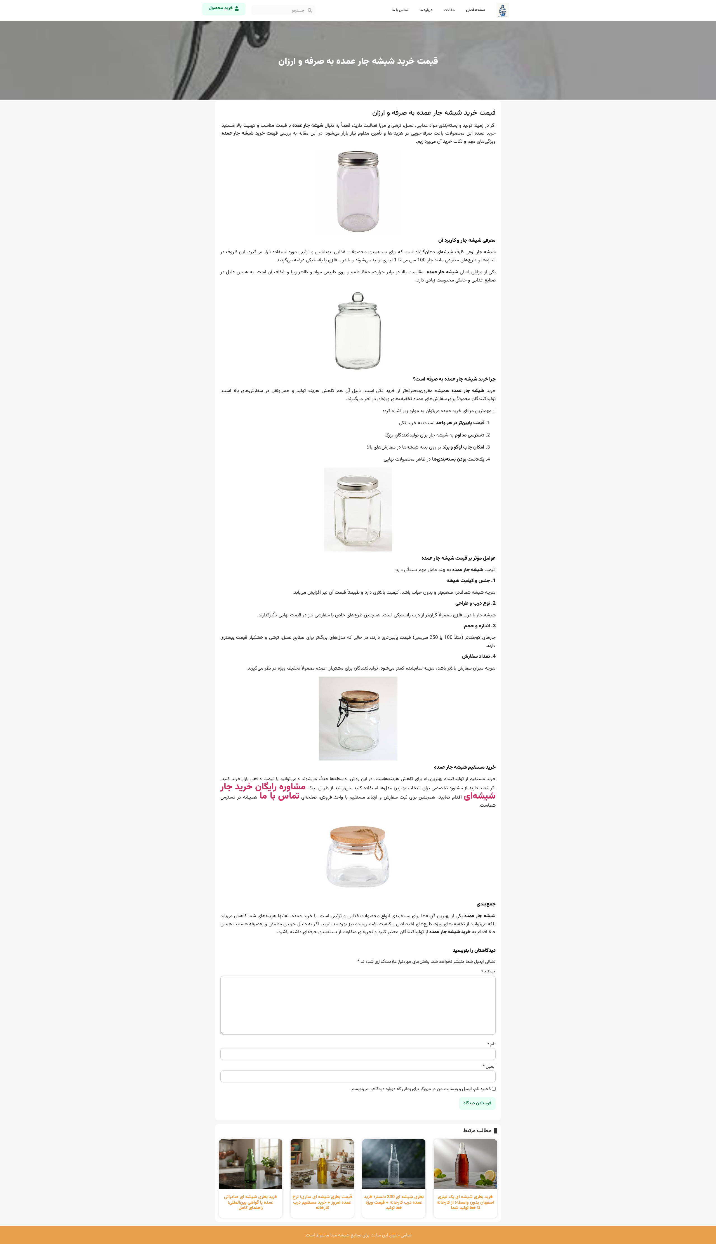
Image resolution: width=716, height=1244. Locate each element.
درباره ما (426, 10)
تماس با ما (400, 10)
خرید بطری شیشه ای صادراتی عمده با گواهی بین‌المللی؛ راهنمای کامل (250, 1202)
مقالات (449, 10)
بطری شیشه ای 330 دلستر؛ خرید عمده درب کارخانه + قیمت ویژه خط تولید (394, 1202)
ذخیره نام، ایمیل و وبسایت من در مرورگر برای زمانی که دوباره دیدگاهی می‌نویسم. (420, 1089)
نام (491, 1044)
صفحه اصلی (475, 10)
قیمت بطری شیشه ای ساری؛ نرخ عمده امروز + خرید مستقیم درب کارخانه (322, 1202)
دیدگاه (488, 972)
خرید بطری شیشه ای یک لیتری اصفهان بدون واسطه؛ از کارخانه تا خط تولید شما (465, 1202)
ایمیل (489, 1067)
